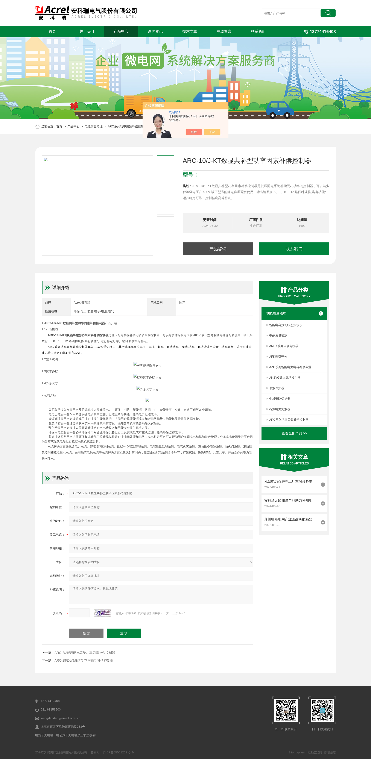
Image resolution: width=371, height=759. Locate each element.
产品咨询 (218, 248)
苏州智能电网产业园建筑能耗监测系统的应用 (291, 519)
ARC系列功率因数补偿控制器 (127, 126)
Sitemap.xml (297, 752)
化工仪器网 (314, 752)
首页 (52, 31)
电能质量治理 (94, 126)
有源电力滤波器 (279, 409)
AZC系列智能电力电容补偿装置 (290, 367)
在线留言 (224, 31)
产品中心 (121, 31)
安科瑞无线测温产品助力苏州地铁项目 (291, 500)
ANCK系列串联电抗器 (283, 346)
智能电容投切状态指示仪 (285, 325)
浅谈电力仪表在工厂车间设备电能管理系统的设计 (291, 481)
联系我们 (258, 31)
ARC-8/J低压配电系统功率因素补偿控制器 (85, 653)
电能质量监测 (278, 335)
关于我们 (86, 31)
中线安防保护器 (279, 398)
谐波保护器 (276, 388)
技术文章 (189, 31)
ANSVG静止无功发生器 (285, 377)
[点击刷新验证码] (102, 613)
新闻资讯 (155, 31)
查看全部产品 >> (294, 433)
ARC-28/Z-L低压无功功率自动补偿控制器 (84, 660)
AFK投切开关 (278, 356)
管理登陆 (330, 752)
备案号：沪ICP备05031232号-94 (113, 752)
